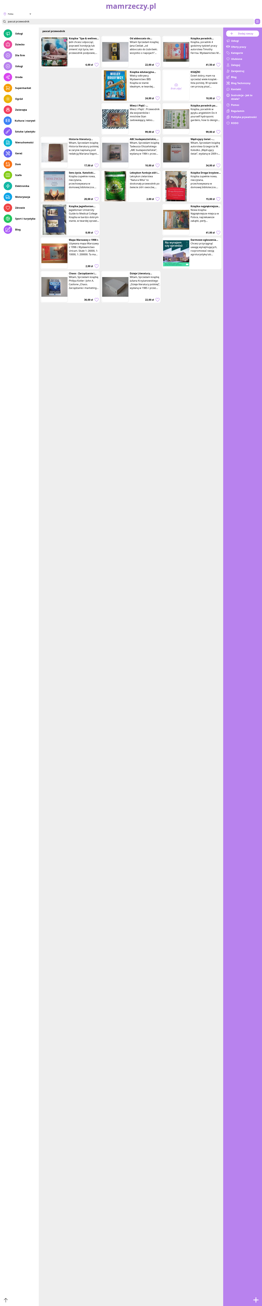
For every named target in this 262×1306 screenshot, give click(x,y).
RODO (234, 123)
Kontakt (236, 89)
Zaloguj (235, 65)
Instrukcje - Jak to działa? (241, 97)
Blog (18, 229)
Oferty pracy (238, 47)
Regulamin (237, 111)
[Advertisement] (70, 114)
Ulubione (236, 59)
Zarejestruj (237, 71)
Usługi (19, 33)
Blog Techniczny (240, 83)
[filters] (257, 21)
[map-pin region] (5, 14)
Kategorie (237, 53)
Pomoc (235, 105)
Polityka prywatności (244, 117)
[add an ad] (256, 1300)
